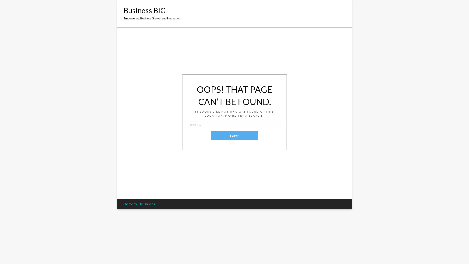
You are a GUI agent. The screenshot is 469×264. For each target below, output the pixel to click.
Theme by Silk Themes (139, 204)
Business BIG (145, 10)
